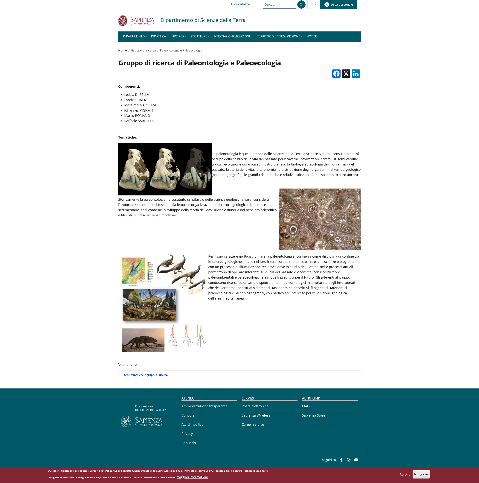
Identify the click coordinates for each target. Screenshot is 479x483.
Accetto (405, 474)
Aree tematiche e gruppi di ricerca (146, 375)
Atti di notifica (192, 424)
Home (122, 50)
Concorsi (188, 415)
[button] (314, 4)
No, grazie (421, 474)
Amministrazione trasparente (204, 406)
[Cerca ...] (301, 4)
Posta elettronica (255, 406)
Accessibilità (240, 4)
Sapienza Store (313, 415)
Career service (253, 424)
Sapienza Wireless (256, 415)
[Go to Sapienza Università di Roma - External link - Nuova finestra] (139, 20)
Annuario (188, 443)
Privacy (187, 433)
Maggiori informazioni (192, 477)
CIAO (306, 406)
